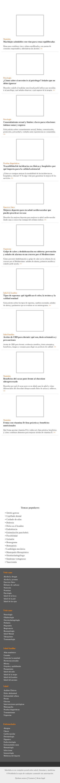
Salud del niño (9, 672)
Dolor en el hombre (15, 526)
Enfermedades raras (11, 745)
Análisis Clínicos (10, 690)
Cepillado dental (14, 516)
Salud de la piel (10, 599)
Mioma (6, 664)
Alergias (7, 728)
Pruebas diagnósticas (11, 163)
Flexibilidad (12, 535)
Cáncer (6, 731)
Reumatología (9, 631)
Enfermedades (9, 724)
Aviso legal (40, 778)
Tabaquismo (8, 637)
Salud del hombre (10, 293)
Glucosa (7, 701)
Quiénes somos (21, 778)
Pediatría (7, 623)
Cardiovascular (9, 734)
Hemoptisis (11, 545)
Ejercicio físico (9, 207)
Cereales (7, 655)
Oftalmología (9, 617)
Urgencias (7, 249)
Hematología (9, 747)
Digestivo (7, 739)
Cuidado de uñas (14, 519)
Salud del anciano (10, 680)
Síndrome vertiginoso (16, 559)
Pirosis (6, 699)
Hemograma (11, 542)
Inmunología (9, 753)
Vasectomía (11, 562)
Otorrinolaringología (12, 620)
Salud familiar (8, 334)
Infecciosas (8, 750)
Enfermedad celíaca (11, 696)
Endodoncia (11, 529)
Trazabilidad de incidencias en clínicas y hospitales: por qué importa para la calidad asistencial (29, 167)
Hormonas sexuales (11, 661)
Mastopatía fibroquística (17, 552)
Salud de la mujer (10, 674)
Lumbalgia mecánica (15, 549)
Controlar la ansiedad (12, 658)
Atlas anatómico (10, 652)
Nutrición (7, 39)
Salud (5, 686)
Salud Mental (9, 634)
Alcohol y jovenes (11, 579)
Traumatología (9, 639)
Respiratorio (8, 628)
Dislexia (10, 522)
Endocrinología (10, 742)
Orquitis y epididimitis (12, 666)
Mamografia (8, 707)
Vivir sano (7, 572)
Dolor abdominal (10, 693)
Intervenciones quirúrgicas (14, 704)
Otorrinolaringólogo (15, 555)
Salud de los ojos (10, 601)
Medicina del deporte (12, 756)
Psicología (7, 78)
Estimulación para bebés (17, 532)
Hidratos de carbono (11, 585)
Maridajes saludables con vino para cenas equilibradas (29, 41)
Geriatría (10, 539)
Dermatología (9, 736)
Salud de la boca (10, 596)
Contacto (31, 778)
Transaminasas (9, 712)
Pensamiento (8, 669)
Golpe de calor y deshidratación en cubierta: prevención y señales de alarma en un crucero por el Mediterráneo (29, 253)
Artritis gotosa (12, 513)
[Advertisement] (30, 470)
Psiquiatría (8, 626)
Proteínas (7, 590)
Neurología (8, 614)
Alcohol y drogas (10, 577)
